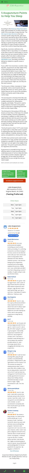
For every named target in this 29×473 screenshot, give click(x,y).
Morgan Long (12, 351)
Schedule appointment (14, 181)
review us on (12, 235)
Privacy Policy (15, 458)
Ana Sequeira (12, 297)
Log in (14, 463)
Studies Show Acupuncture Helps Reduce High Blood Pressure (8, 173)
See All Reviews (14, 451)
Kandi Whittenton (13, 239)
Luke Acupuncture (14, 226)
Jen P (9, 319)
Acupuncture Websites (8, 455)
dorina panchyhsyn (13, 388)
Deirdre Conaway (13, 410)
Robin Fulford (12, 277)
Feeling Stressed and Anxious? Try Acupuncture (21, 173)
